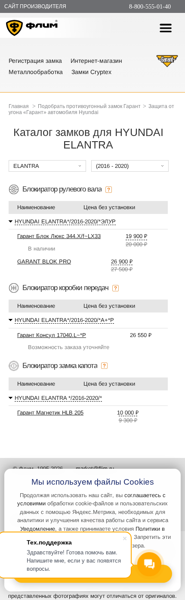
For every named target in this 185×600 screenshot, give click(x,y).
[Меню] (166, 28)
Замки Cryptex (91, 71)
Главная (19, 106)
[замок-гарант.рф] (167, 66)
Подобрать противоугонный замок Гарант (89, 106)
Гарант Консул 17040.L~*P (51, 335)
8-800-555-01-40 (150, 6)
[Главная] (32, 29)
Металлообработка (36, 71)
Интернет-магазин (96, 60)
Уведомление (37, 529)
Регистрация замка (35, 60)
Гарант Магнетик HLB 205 (50, 412)
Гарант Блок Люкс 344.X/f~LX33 (59, 236)
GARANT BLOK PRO (44, 261)
